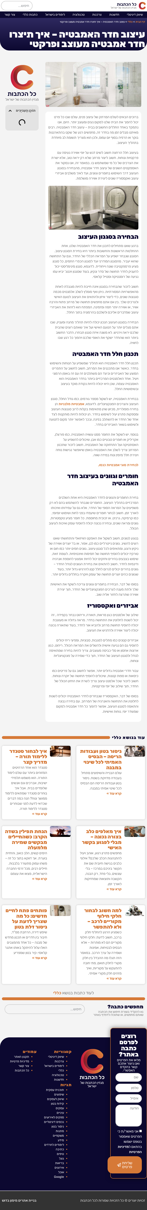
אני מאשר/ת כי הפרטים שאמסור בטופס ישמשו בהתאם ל (130, 1141)
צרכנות (97, 14)
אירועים (59, 1167)
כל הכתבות (126, 4)
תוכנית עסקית (55, 1090)
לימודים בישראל (55, 14)
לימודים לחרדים (54, 1145)
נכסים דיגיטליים (54, 1122)
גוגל (61, 1158)
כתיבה (60, 1149)
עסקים (60, 1108)
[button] (10, 110)
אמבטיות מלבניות (71, 404)
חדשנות (114, 14)
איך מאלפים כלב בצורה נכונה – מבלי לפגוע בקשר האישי (102, 840)
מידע (61, 1140)
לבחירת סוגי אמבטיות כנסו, (118, 465)
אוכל (61, 1172)
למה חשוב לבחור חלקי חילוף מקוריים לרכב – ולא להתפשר (103, 919)
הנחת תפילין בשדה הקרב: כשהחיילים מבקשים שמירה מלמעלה (26, 840)
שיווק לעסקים (55, 1099)
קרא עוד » (114, 793)
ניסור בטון (57, 1126)
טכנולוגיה (79, 14)
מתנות (60, 1131)
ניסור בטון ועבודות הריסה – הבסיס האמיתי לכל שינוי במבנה (101, 759)
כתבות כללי (30, 14)
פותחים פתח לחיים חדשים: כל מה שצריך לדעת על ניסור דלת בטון (26, 919)
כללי (130, 21)
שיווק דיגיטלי (135, 14)
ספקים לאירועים (54, 1117)
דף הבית (140, 21)
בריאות (59, 1163)
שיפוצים (59, 1094)
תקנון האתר (21, 1057)
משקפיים (58, 1135)
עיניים (60, 1113)
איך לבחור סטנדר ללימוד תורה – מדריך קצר (28, 756)
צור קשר (9, 14)
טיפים (60, 1154)
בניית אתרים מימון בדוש (19, 1200)
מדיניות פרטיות (19, 1061)
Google (59, 1177)
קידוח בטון (57, 1103)
